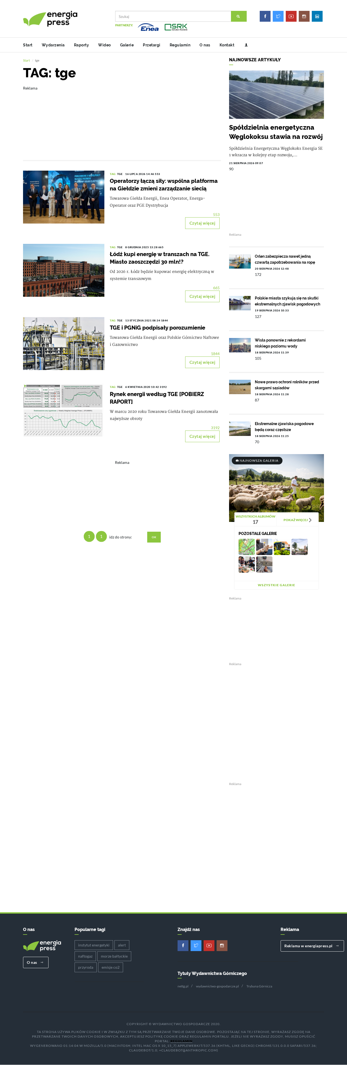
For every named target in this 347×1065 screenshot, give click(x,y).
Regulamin (180, 45)
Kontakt (227, 45)
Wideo (104, 45)
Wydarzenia (53, 45)
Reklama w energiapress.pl (308, 945)
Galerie (127, 45)
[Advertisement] (122, 119)
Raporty (81, 45)
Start (28, 45)
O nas (205, 45)
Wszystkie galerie (276, 585)
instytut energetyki (94, 945)
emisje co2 (111, 967)
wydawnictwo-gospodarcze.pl (217, 986)
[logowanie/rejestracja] (244, 45)
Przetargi (151, 45)
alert (122, 945)
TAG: (113, 174)
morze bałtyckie (114, 956)
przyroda (85, 967)
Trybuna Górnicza (259, 986)
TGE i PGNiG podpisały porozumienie (157, 327)
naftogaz (85, 956)
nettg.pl (183, 986)
